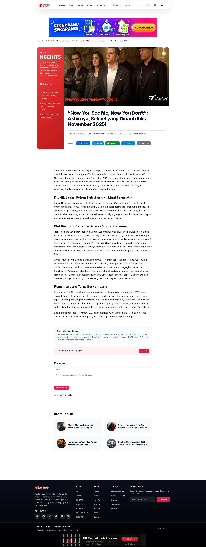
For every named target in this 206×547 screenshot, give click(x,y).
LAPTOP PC (100, 5)
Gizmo (96, 492)
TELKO (79, 496)
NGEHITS (50, 41)
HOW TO (80, 5)
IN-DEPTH (80, 500)
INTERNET (80, 517)
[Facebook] (43, 516)
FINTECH (79, 508)
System (163, 5)
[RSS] (68, 516)
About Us (40, 530)
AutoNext (97, 508)
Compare (114, 500)
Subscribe (163, 499)
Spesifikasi (115, 504)
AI (77, 492)
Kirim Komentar (61, 388)
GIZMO (62, 5)
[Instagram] (49, 516)
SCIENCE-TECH (82, 513)
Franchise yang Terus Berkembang (49, 115)
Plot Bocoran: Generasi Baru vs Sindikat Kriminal (50, 106)
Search (114, 508)
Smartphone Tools (118, 492)
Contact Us (51, 530)
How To (97, 500)
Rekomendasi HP (118, 496)
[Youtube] (62, 516)
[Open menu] (155, 5)
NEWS (89, 5)
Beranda (40, 41)
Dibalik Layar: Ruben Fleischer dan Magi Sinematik (49, 95)
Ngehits (97, 504)
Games (96, 517)
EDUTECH (80, 504)
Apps (96, 513)
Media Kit (63, 530)
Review (97, 496)
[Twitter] (56, 516)
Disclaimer (74, 530)
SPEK (71, 5)
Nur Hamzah (80, 134)
